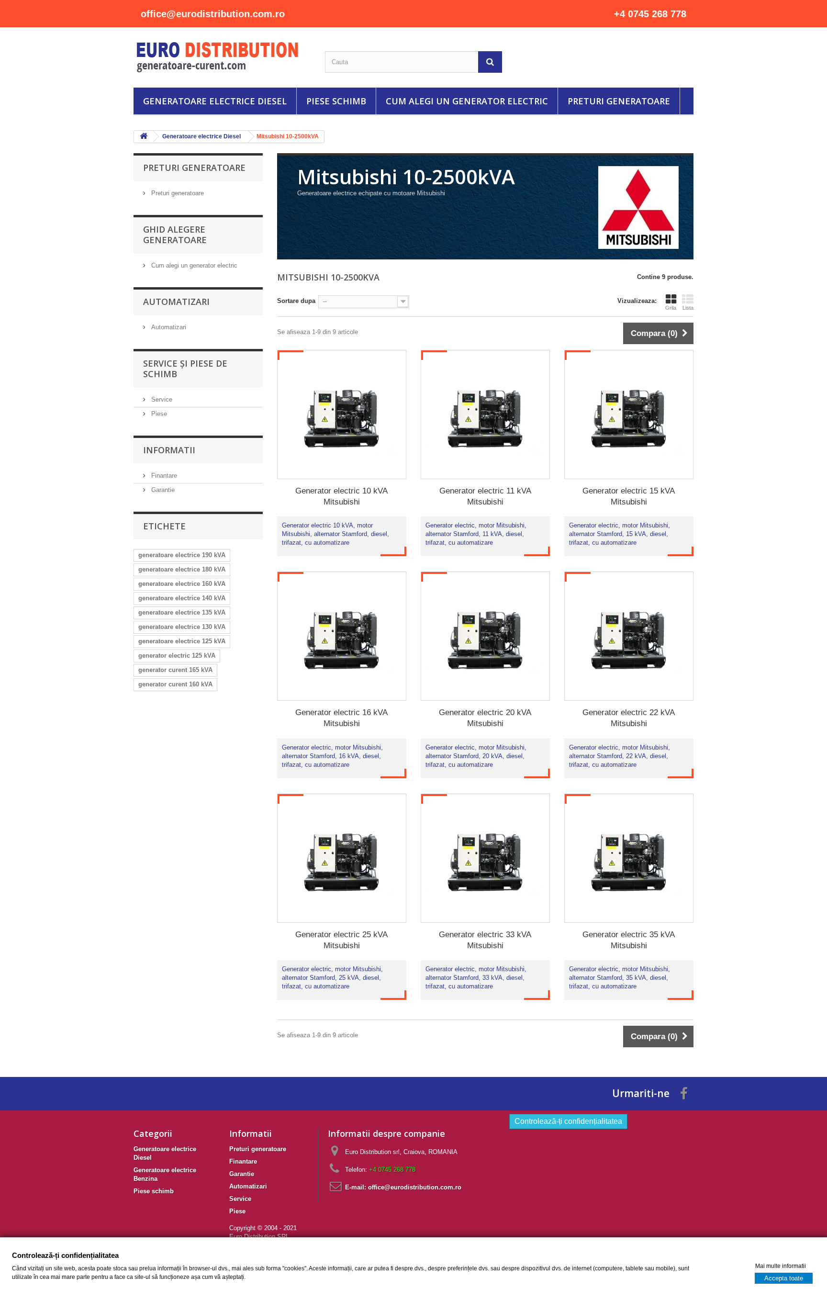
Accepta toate (783, 1277)
